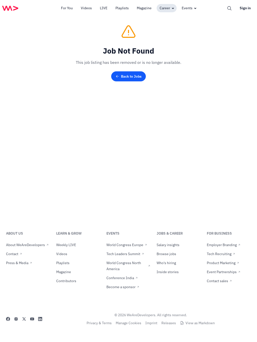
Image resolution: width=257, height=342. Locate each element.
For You (67, 8)
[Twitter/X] (24, 319)
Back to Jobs (131, 76)
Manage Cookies (128, 323)
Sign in (245, 8)
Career (165, 8)
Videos (86, 8)
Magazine (144, 8)
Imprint (151, 323)
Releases (168, 323)
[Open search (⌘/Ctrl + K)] (229, 8)
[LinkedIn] (40, 319)
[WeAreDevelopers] (10, 8)
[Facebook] (8, 319)
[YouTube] (32, 319)
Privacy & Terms (99, 323)
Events (187, 8)
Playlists (122, 8)
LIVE (103, 8)
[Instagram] (16, 319)
